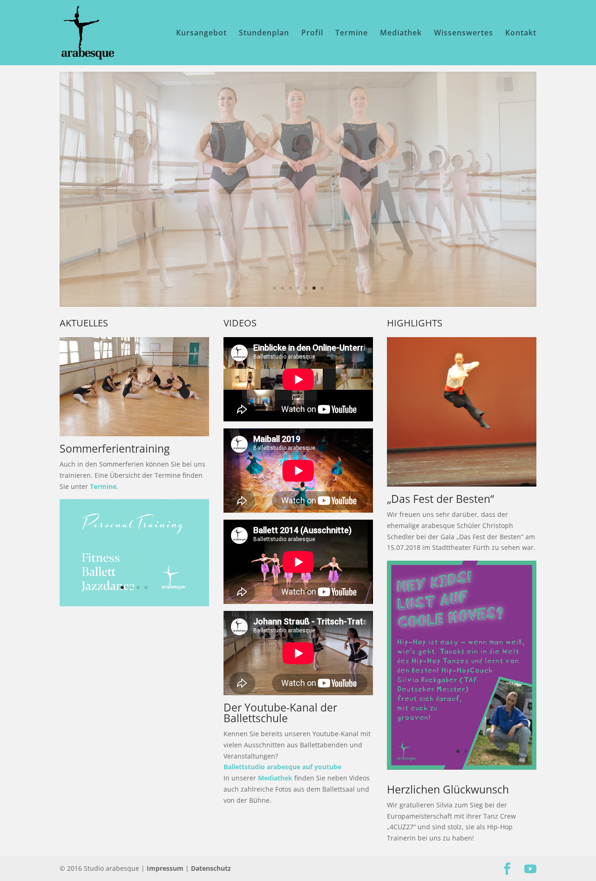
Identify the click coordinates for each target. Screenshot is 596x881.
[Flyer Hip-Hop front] (461, 767)
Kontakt (520, 33)
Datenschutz (211, 868)
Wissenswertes (463, 33)
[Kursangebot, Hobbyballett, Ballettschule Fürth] (134, 433)
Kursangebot (201, 33)
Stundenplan (264, 33)
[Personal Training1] (134, 603)
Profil (312, 33)
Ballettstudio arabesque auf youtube (282, 766)
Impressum (165, 868)
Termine (351, 33)
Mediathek (401, 33)
